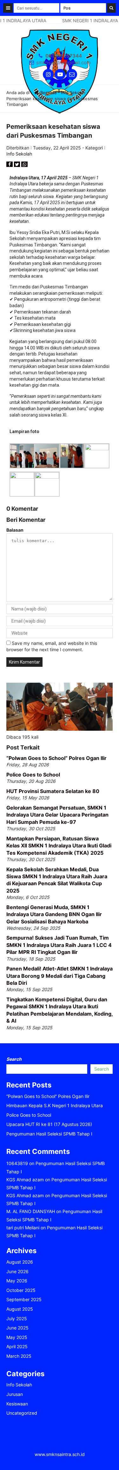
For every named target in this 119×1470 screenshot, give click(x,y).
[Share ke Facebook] (10, 164)
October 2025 (21, 1290)
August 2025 (19, 1309)
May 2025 (16, 1337)
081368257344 (63, 56)
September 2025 (24, 1299)
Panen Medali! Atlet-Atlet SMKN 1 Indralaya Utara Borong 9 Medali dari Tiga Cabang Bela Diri (59, 975)
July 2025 (16, 1318)
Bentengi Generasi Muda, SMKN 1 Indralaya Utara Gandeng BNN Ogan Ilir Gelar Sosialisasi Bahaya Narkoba (54, 914)
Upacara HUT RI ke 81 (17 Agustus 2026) (49, 1124)
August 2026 (19, 1262)
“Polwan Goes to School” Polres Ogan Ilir (56, 758)
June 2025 (17, 1327)
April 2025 (17, 1346)
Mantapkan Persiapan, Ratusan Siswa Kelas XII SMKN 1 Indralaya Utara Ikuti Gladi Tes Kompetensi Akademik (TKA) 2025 (58, 845)
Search (14, 1059)
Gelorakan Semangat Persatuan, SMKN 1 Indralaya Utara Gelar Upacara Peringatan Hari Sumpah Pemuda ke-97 (57, 814)
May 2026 (16, 1280)
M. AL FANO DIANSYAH (30, 1211)
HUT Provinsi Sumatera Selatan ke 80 (52, 791)
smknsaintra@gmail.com (63, 62)
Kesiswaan (17, 1403)
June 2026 (17, 1271)
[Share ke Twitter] (18, 164)
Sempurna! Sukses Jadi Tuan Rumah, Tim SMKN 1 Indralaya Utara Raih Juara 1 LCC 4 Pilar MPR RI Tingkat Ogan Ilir (59, 945)
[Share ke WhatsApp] (24, 164)
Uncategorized (21, 1413)
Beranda (47, 92)
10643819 (17, 1163)
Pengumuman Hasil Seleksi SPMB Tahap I (49, 1133)
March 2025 (18, 1356)
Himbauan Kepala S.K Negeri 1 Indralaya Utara (54, 1105)
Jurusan (14, 1394)
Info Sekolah (73, 92)
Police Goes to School (33, 774)
